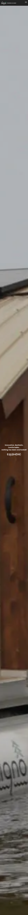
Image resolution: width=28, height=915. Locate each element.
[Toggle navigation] (26, 2)
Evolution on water (11, 3)
